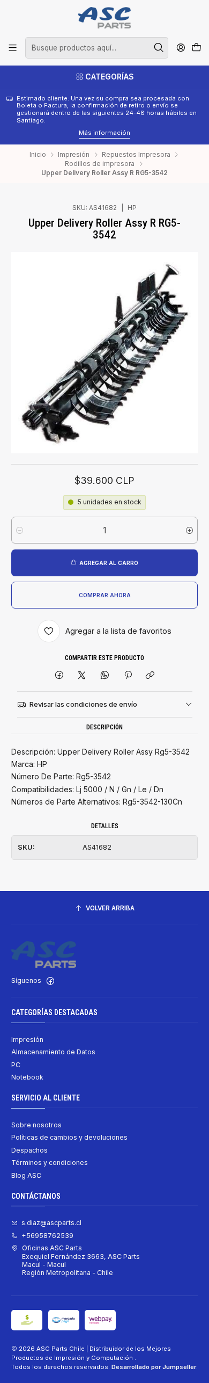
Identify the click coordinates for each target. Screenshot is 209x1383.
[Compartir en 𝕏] (82, 675)
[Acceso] (181, 48)
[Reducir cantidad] (19, 530)
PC (15, 1065)
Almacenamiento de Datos (53, 1052)
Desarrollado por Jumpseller (153, 1367)
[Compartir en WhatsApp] (105, 675)
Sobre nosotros (36, 1125)
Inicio (37, 154)
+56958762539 (47, 1236)
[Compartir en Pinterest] (128, 675)
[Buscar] (159, 48)
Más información (38, 132)
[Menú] (13, 48)
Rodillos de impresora (100, 164)
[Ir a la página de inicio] (104, 17)
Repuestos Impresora (136, 154)
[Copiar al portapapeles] (150, 675)
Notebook (27, 1077)
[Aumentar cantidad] (189, 530)
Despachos (29, 1150)
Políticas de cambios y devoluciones (69, 1137)
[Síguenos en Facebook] (50, 981)
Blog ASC (26, 1175)
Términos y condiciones (49, 1162)
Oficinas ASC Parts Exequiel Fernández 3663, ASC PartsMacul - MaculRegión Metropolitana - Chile (81, 1260)
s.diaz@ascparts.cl (51, 1223)
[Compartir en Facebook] (59, 675)
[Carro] (196, 48)
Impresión (73, 154)
